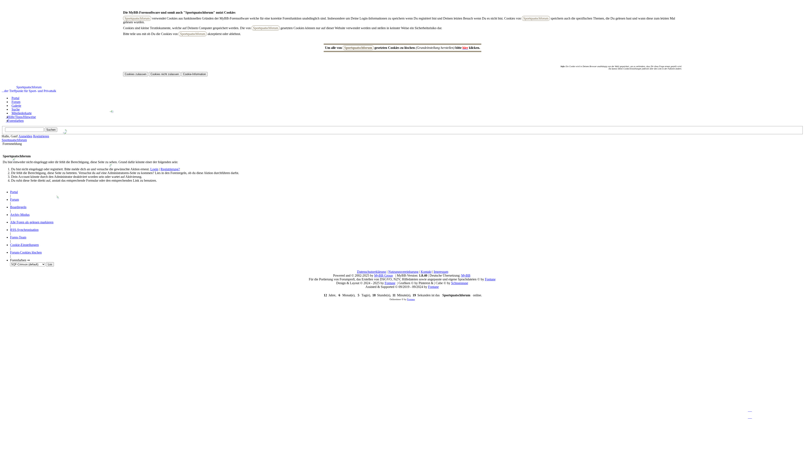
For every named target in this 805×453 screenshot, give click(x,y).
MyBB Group (383, 275)
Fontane (490, 279)
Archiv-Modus (20, 214)
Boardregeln (18, 207)
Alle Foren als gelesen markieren (31, 222)
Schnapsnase (459, 283)
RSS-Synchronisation (24, 230)
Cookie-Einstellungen (24, 245)
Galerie (16, 105)
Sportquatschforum (14, 140)
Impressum (441, 271)
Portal (15, 98)
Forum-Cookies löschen (26, 252)
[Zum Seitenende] (750, 410)
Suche (16, 109)
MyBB (465, 275)
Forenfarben (16, 120)
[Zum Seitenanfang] (750, 417)
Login (154, 169)
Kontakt (426, 271)
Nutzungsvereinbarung (403, 271)
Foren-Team (18, 237)
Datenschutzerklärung (371, 271)
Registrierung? (170, 169)
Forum (16, 102)
